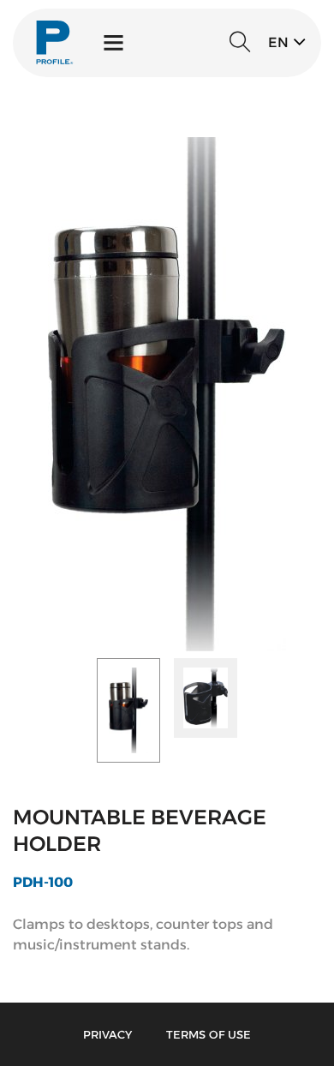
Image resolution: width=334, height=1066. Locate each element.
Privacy (107, 1034)
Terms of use (208, 1034)
